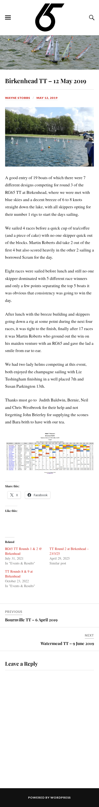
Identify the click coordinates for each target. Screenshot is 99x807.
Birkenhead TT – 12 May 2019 (45, 80)
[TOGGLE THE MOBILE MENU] (8, 17)
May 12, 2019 (47, 98)
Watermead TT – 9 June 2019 (67, 643)
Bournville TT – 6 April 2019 (31, 619)
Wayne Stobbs (17, 98)
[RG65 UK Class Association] (50, 17)
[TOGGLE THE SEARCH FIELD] (91, 17)
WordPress (60, 797)
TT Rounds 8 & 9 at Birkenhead (19, 573)
